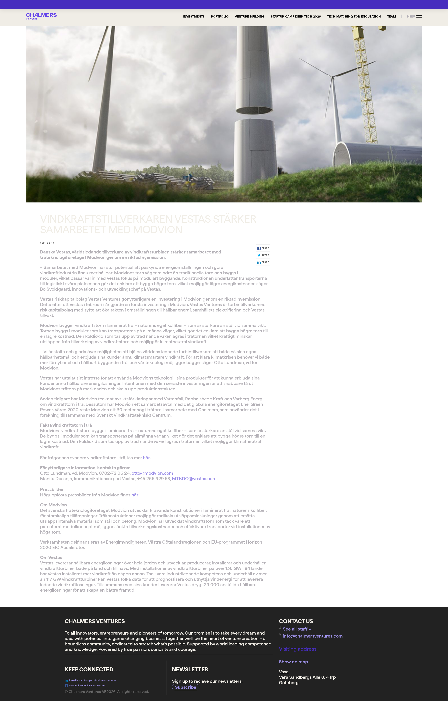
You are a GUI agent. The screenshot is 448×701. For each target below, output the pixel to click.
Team (391, 16)
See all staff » (297, 629)
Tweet (265, 255)
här (146, 457)
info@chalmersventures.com (313, 636)
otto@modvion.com (152, 473)
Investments (194, 16)
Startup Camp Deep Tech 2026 (296, 16)
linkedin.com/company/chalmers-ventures (92, 680)
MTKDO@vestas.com (194, 478)
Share (265, 248)
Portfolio (220, 16)
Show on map (293, 661)
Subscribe (185, 687)
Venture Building (249, 16)
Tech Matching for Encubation (354, 16)
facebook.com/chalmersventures (87, 685)
